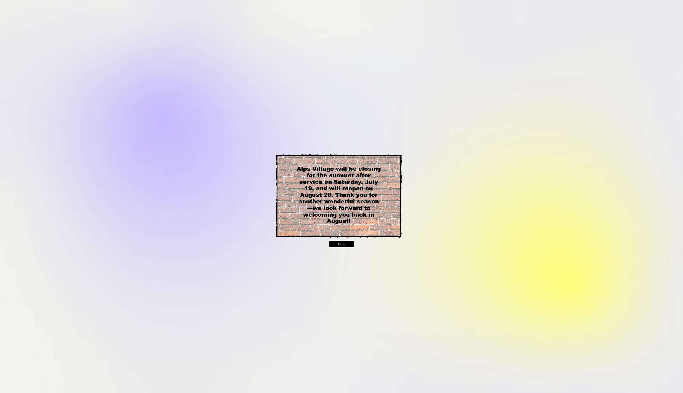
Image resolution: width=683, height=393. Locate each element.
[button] (341, 244)
